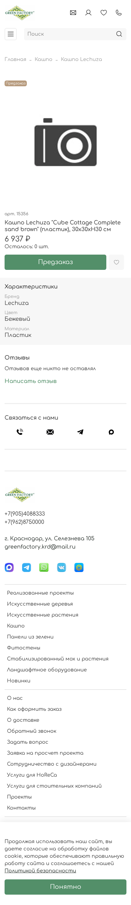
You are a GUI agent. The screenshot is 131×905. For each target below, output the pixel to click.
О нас (15, 698)
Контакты (21, 808)
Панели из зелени (30, 637)
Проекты (19, 797)
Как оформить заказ (34, 709)
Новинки (18, 681)
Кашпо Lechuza (81, 59)
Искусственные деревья (40, 604)
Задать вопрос (27, 742)
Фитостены (23, 648)
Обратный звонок (31, 731)
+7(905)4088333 (25, 514)
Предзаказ (55, 262)
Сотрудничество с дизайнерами (52, 764)
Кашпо (43, 59)
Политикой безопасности (40, 871)
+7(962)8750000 (24, 522)
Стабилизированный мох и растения (57, 659)
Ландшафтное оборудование (47, 670)
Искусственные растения (42, 615)
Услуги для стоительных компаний (54, 786)
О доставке (23, 720)
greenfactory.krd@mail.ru (40, 547)
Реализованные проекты (40, 593)
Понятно (65, 886)
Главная (15, 59)
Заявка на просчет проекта (45, 753)
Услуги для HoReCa (32, 775)
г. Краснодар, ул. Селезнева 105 (49, 538)
